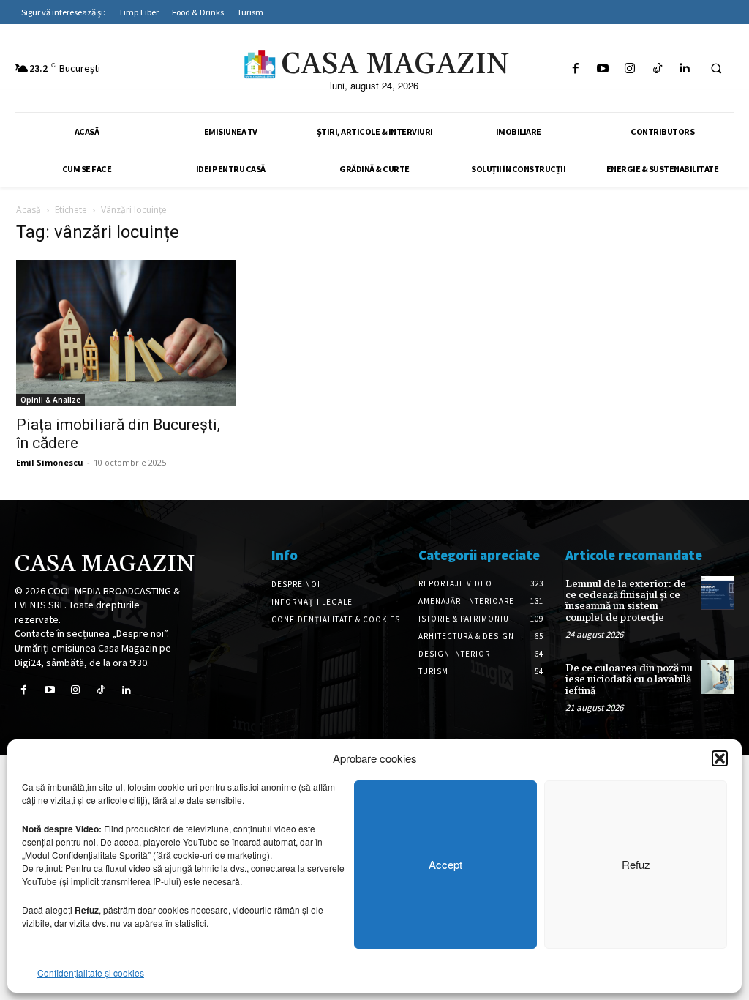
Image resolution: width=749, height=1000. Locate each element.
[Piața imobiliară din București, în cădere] (126, 333)
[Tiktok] (657, 68)
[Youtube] (603, 68)
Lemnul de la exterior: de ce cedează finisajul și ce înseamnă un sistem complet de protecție (625, 601)
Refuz (636, 864)
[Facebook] (575, 68)
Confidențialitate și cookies (90, 972)
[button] (719, 758)
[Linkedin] (684, 68)
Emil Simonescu (49, 462)
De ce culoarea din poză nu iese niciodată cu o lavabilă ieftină (629, 680)
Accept (445, 864)
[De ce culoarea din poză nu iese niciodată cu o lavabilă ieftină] (717, 677)
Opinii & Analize (50, 400)
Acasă (28, 210)
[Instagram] (630, 68)
